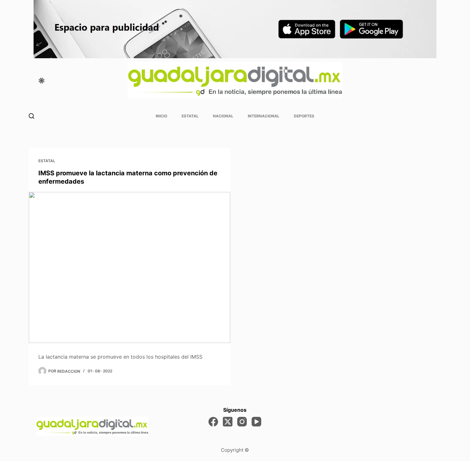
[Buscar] (31, 116)
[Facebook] (213, 421)
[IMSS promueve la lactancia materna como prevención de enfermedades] (129, 267)
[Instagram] (242, 421)
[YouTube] (256, 421)
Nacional (223, 116)
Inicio (161, 116)
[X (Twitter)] (227, 421)
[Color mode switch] (41, 80)
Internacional (263, 116)
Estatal (190, 116)
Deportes (304, 116)
